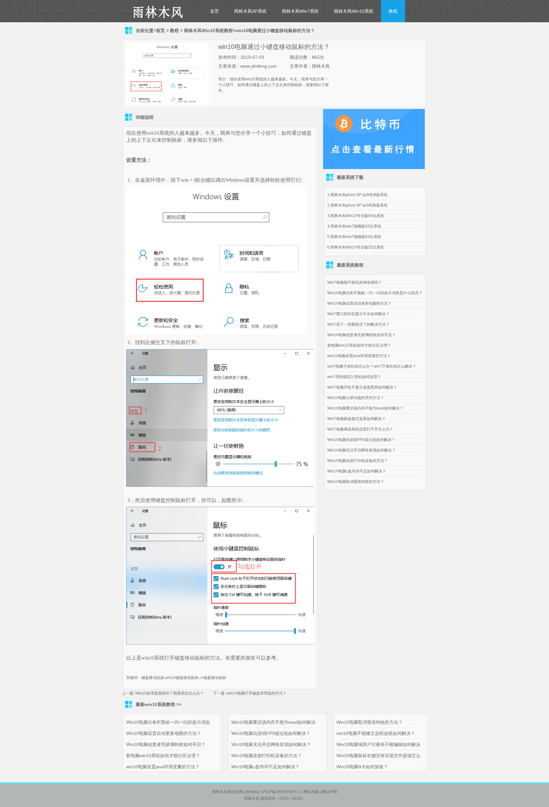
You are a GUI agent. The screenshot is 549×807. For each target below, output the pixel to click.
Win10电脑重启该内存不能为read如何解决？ (365, 408)
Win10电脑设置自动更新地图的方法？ (359, 303)
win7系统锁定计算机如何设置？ (354, 377)
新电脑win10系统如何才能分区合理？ (359, 345)
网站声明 (329, 792)
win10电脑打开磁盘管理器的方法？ (257, 693)
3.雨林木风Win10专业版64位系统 (355, 216)
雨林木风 (251, 798)
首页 (214, 11)
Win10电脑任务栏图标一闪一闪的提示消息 (168, 722)
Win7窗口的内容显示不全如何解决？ (358, 314)
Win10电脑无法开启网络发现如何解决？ (361, 450)
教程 (393, 11)
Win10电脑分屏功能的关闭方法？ (355, 398)
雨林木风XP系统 (250, 11)
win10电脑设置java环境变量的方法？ (359, 356)
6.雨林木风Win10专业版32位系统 (355, 247)
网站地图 (311, 792)
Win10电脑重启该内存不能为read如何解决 (273, 722)
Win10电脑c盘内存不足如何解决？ (356, 471)
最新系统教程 (350, 265)
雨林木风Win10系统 (353, 11)
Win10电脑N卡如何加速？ (362, 766)
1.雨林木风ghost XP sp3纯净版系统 (357, 195)
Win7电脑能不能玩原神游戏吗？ (354, 282)
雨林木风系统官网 (227, 792)
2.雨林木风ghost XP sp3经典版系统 (357, 205)
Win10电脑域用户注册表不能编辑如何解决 (378, 744)
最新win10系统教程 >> (158, 704)
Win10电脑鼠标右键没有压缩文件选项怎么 (378, 755)
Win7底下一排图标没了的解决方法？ (358, 324)
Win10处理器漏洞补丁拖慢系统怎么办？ (169, 693)
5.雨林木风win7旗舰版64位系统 (354, 236)
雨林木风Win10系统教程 (208, 30)
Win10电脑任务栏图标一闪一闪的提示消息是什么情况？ (374, 293)
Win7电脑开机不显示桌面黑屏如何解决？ (362, 387)
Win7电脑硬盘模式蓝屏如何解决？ (356, 419)
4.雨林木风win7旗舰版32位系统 (354, 226)
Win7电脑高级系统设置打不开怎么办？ (360, 429)
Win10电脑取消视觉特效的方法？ (355, 481)
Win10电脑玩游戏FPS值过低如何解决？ (361, 439)
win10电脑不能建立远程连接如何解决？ (375, 733)
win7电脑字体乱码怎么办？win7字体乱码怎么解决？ (371, 366)
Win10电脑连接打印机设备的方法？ (357, 460)
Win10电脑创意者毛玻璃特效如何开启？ (361, 335)
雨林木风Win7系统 (300, 11)
